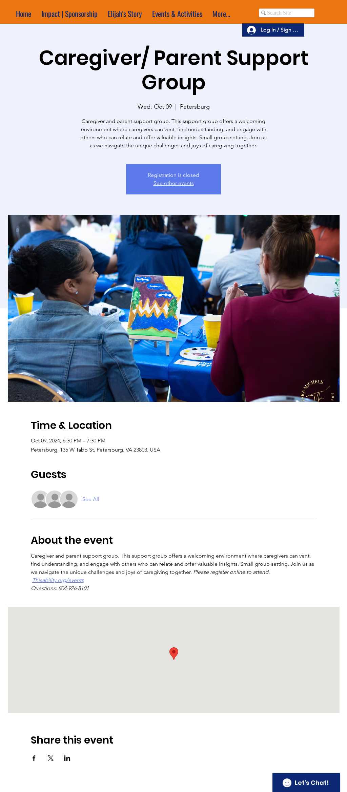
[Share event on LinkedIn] (67, 758)
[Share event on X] (50, 758)
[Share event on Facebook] (34, 758)
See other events (174, 183)
